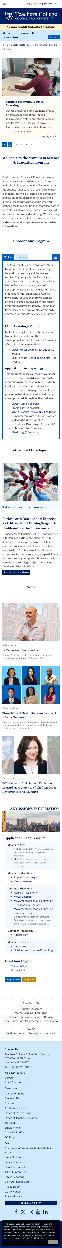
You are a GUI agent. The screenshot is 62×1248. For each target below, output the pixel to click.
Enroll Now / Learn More (16, 572)
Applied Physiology (23, 849)
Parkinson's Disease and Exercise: (29, 519)
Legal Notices (13, 1157)
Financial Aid (19, 970)
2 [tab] (21, 144)
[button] (4, 4)
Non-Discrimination (16, 1167)
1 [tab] (17, 144)
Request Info (45, 3)
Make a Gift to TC (32, 1203)
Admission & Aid (14, 1093)
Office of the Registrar (18, 1113)
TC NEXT (10, 1122)
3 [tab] (26, 144)
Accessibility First (15, 1132)
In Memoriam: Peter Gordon (20, 650)
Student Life (12, 1098)
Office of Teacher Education (21, 1118)
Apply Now (31, 3)
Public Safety (12, 1186)
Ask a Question (13, 1082)
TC (6, 45)
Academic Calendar (16, 1108)
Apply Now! (49, 136)
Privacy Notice (13, 1196)
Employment (12, 1127)
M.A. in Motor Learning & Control (30, 349)
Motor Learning (21, 859)
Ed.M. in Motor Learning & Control (31, 357)
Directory (10, 1077)
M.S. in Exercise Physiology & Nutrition (33, 411)
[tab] (8, 257)
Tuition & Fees (19, 966)
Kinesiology (21, 934)
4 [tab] (31, 144)
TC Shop (10, 1137)
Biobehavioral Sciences (22, 45)
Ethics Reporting (14, 1176)
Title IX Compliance (16, 1172)
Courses (9, 1103)
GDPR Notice (13, 1191)
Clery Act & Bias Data (17, 1181)
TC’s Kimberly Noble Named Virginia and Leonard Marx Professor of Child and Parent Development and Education (29, 787)
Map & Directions (15, 1072)
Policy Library (13, 1162)
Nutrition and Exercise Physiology (33, 950)
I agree (53, 1242)
